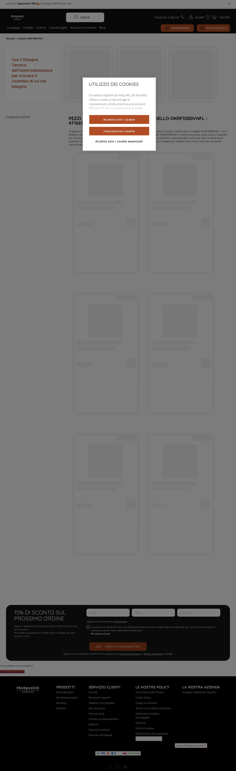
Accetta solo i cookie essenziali (119, 141)
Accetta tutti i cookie (119, 119)
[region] (119, 114)
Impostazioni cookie (119, 131)
